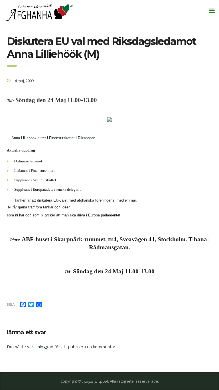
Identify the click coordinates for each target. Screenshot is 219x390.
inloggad (45, 346)
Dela (11, 304)
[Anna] (8, 138)
